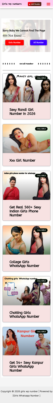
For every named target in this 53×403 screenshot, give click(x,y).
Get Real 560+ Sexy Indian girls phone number (25, 211)
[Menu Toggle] (48, 4)
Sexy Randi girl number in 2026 (22, 112)
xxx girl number (22, 160)
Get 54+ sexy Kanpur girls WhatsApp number (26, 366)
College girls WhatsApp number (24, 264)
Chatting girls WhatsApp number (24, 315)
